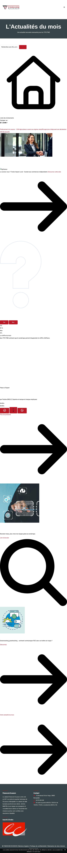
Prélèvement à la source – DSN (9, 129)
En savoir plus (36, 851)
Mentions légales (23, 846)
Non (13, 322)
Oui (4, 322)
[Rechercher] (23, 47)
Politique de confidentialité (38, 846)
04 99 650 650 (39, 800)
